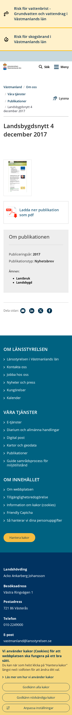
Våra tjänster (17, 94)
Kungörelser (16, 390)
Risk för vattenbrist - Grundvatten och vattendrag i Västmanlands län (41, 13)
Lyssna (64, 98)
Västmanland (13, 87)
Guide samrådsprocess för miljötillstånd (27, 463)
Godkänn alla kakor (36, 687)
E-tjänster (14, 422)
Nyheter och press (21, 382)
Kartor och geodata (22, 445)
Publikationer (17, 101)
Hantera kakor (19, 538)
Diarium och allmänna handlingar (33, 430)
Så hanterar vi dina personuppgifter (34, 520)
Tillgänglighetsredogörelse (27, 497)
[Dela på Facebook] (49, 310)
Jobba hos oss (18, 374)
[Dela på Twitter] (40, 310)
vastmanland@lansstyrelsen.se (28, 641)
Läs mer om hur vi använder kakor (29, 677)
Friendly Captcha (20, 512)
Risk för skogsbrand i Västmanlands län (32, 39)
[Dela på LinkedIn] (31, 310)
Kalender (14, 398)
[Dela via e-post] (22, 310)
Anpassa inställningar (39, 708)
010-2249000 (13, 624)
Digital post (16, 438)
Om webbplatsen (20, 489)
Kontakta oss (17, 367)
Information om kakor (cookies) (31, 505)
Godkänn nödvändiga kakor (36, 697)
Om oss (31, 87)
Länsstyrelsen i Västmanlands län (33, 359)
